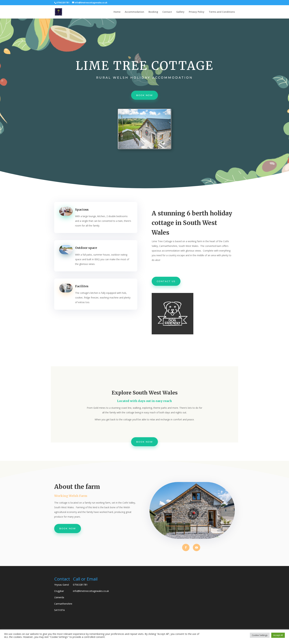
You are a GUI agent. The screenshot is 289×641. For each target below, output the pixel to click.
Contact (167, 12)
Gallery (180, 12)
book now (144, 95)
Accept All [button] (278, 635)
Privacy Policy (196, 12)
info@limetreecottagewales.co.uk (91, 591)
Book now (144, 441)
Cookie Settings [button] (260, 635)
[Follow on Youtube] (196, 547)
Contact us (166, 281)
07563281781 (80, 584)
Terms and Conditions (222, 12)
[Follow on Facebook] (185, 547)
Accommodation (134, 12)
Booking (153, 12)
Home (117, 12)
